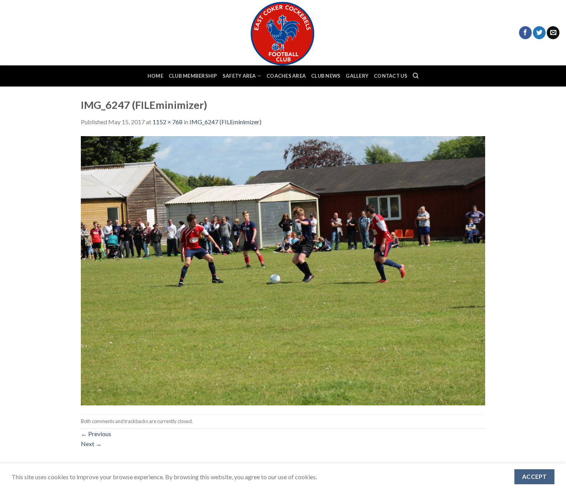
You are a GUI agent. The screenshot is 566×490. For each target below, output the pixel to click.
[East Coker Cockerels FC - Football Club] (283, 32)
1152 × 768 (167, 121)
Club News (325, 76)
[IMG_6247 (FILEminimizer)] (283, 269)
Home (155, 76)
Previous (96, 433)
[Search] (416, 75)
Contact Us (390, 76)
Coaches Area (286, 76)
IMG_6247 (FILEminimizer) (225, 121)
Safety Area (239, 76)
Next (91, 443)
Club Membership (193, 76)
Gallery (357, 76)
